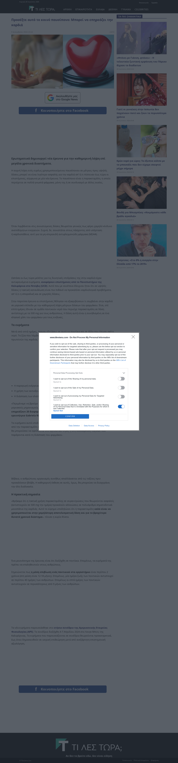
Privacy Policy (103, 426)
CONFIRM (70, 416)
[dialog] (89, 382)
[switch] (121, 378)
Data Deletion (74, 426)
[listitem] (89, 373)
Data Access (89, 426)
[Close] (134, 337)
